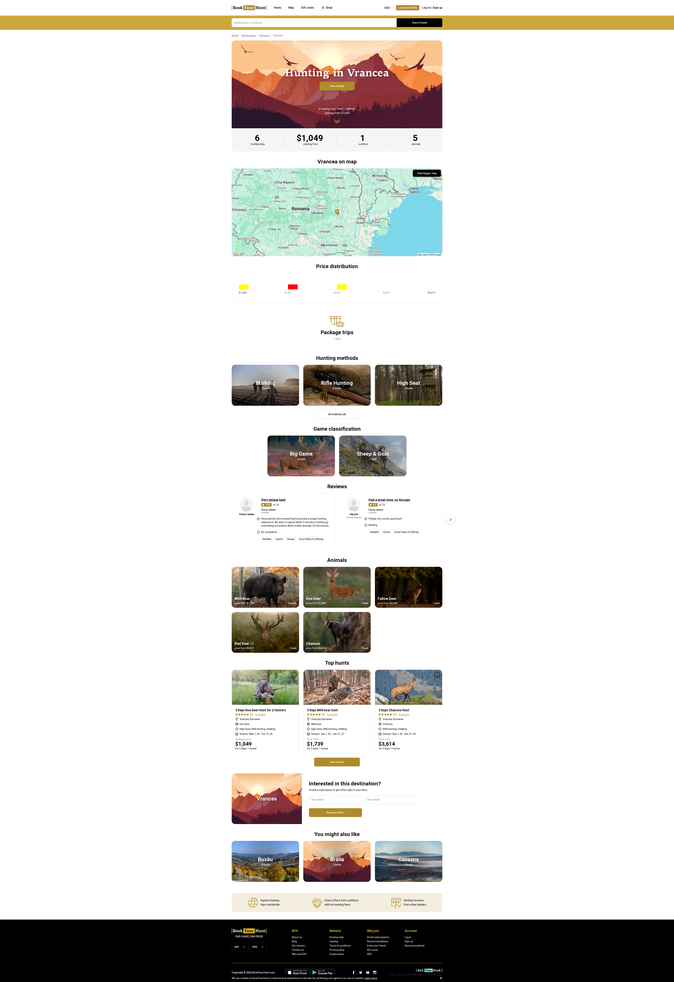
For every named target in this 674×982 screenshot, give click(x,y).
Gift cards (372, 949)
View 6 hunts (337, 86)
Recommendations (377, 941)
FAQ (369, 954)
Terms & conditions (340, 945)
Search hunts (419, 22)
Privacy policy (336, 949)
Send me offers (335, 812)
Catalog (333, 941)
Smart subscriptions (378, 937)
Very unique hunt (273, 500)
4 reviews (260, 714)
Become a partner (415, 945)
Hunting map (336, 937)
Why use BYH (299, 954)
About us (297, 937)
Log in (426, 7)
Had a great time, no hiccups (389, 500)
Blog (294, 941)
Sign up (437, 7)
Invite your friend (376, 945)
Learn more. (371, 978)
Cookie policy (336, 954)
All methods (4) (337, 414)
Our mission (298, 945)
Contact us (298, 949)
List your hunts (407, 7)
